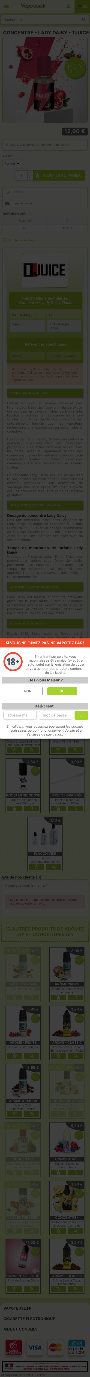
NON (27, 691)
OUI (62, 691)
